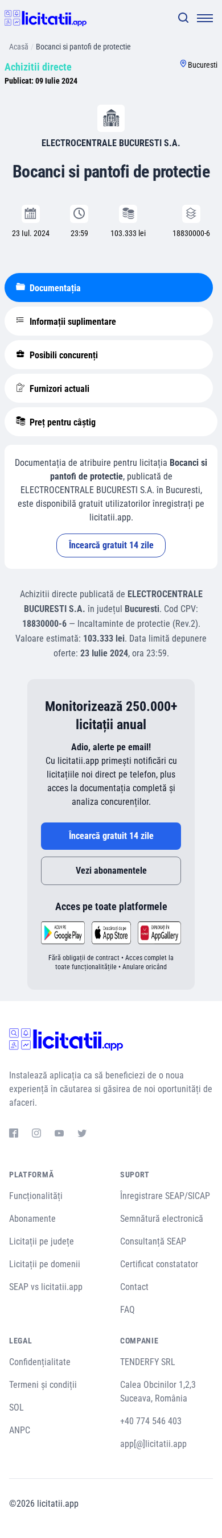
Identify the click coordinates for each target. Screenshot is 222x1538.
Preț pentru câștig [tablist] (61, 422)
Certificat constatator (159, 1264)
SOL (16, 1407)
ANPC (19, 1430)
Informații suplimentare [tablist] (71, 321)
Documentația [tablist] (54, 288)
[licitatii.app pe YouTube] (59, 1135)
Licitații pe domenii (44, 1264)
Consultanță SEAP (153, 1241)
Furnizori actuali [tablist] (58, 388)
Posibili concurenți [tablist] (62, 355)
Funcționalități (36, 1195)
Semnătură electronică (161, 1218)
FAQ (127, 1309)
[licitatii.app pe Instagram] (36, 1135)
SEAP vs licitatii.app (46, 1286)
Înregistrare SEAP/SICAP (165, 1195)
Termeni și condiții (43, 1384)
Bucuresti (202, 64)
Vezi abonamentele (111, 870)
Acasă (18, 46)
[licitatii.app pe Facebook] (13, 1135)
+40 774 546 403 (151, 1421)
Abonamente (32, 1218)
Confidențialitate (40, 1362)
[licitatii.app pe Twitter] (82, 1135)
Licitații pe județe (41, 1241)
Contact (134, 1286)
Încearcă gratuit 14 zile (111, 545)
